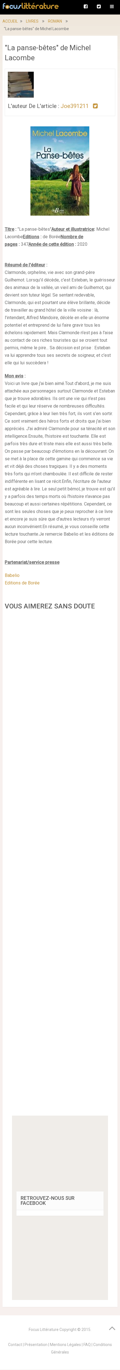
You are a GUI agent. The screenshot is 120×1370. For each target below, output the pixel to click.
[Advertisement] (60, 865)
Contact (15, 1344)
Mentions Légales (65, 1344)
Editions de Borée (22, 583)
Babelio (12, 575)
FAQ (87, 1344)
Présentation (36, 1344)
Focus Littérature (44, 1329)
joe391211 (75, 106)
